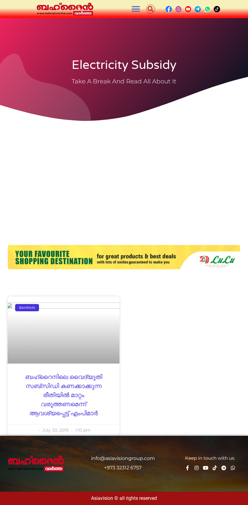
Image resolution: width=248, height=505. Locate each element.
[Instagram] (196, 467)
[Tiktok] (214, 467)
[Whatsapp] (232, 467)
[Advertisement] (124, 169)
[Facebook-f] (187, 467)
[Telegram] (223, 467)
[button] (136, 9)
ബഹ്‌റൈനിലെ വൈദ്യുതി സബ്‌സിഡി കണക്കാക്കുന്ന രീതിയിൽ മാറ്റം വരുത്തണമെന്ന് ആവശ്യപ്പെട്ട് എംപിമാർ (63, 395)
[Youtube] (205, 467)
